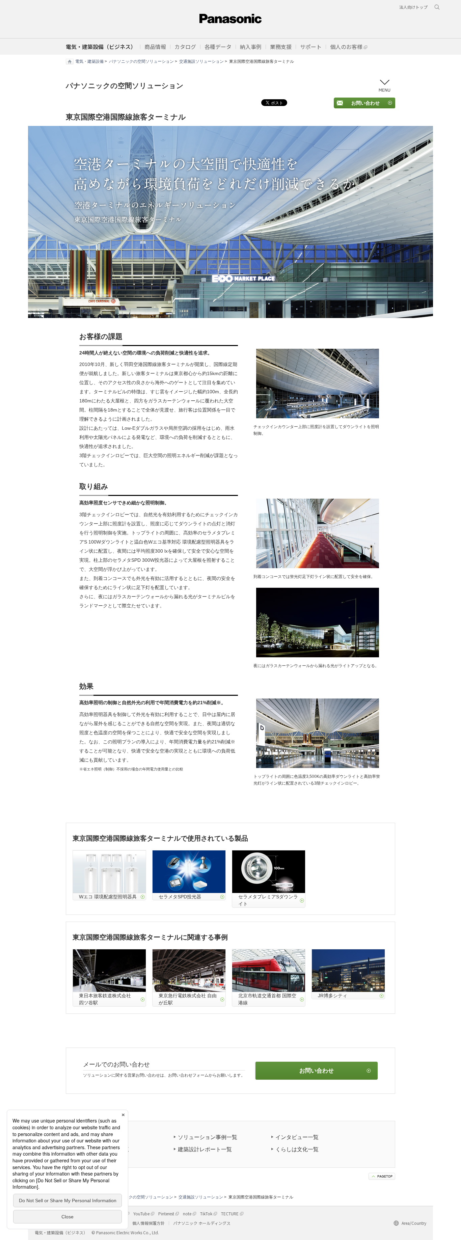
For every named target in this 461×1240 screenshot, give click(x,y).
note (187, 1213)
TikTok (206, 1213)
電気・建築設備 (89, 61)
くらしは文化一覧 (297, 1149)
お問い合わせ (365, 103)
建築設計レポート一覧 (205, 1149)
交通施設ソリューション (201, 61)
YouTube (141, 1213)
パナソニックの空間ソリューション (141, 61)
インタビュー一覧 (297, 1137)
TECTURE (230, 1213)
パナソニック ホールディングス (202, 1223)
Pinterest (166, 1213)
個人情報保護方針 (148, 1223)
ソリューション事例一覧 (207, 1137)
